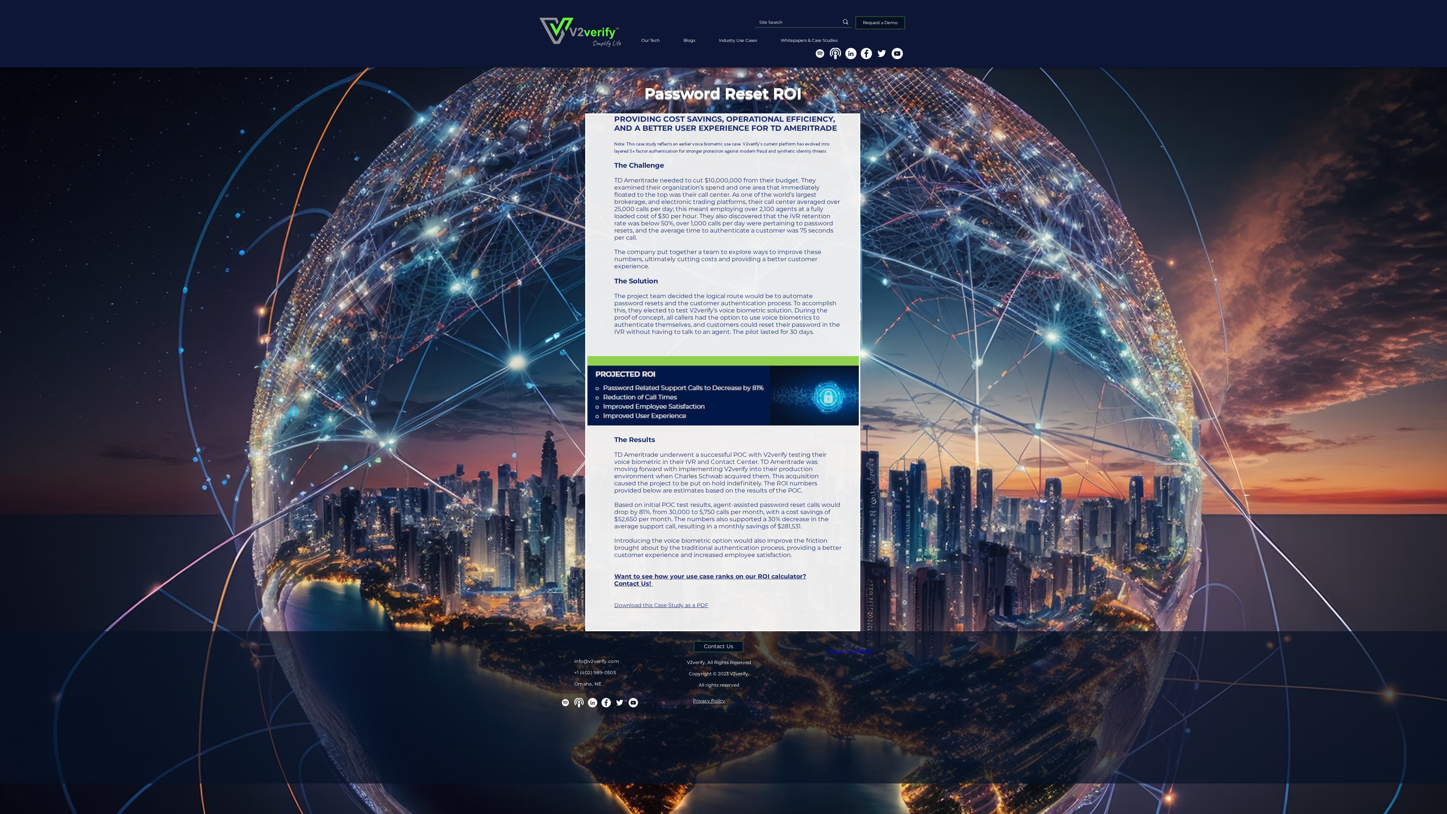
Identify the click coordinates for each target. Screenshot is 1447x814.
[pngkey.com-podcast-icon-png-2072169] (835, 53)
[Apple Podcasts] (579, 702)
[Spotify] (820, 53)
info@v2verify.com (596, 661)
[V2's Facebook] (866, 53)
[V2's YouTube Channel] (897, 53)
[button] (809, 37)
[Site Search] (845, 22)
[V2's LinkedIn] (851, 53)
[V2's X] (881, 53)
